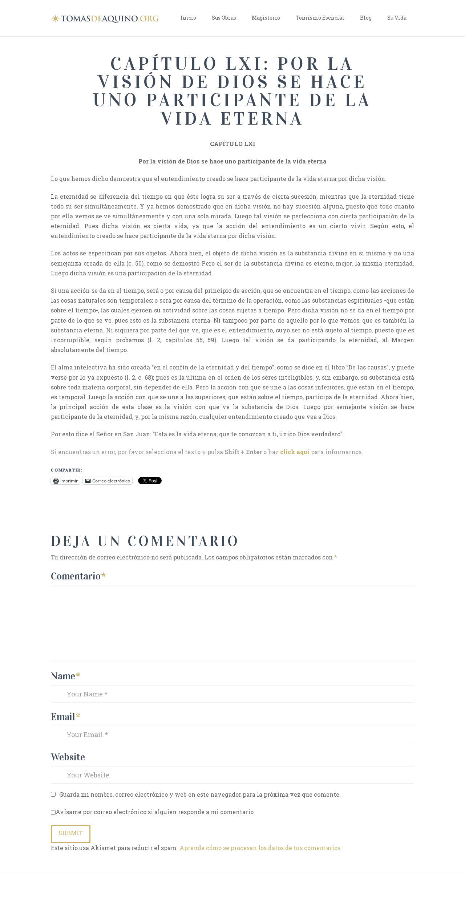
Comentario (78, 576)
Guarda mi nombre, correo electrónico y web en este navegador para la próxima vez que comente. (200, 794)
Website (68, 757)
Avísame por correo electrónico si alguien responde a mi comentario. (155, 812)
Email (65, 717)
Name (65, 676)
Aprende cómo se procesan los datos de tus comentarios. (260, 848)
